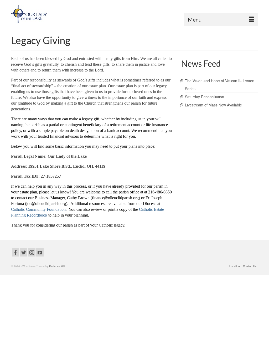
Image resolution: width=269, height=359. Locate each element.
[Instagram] (31, 252)
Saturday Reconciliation (204, 96)
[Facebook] (15, 252)
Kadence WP (57, 266)
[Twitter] (23, 252)
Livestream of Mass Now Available (213, 104)
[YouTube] (40, 252)
